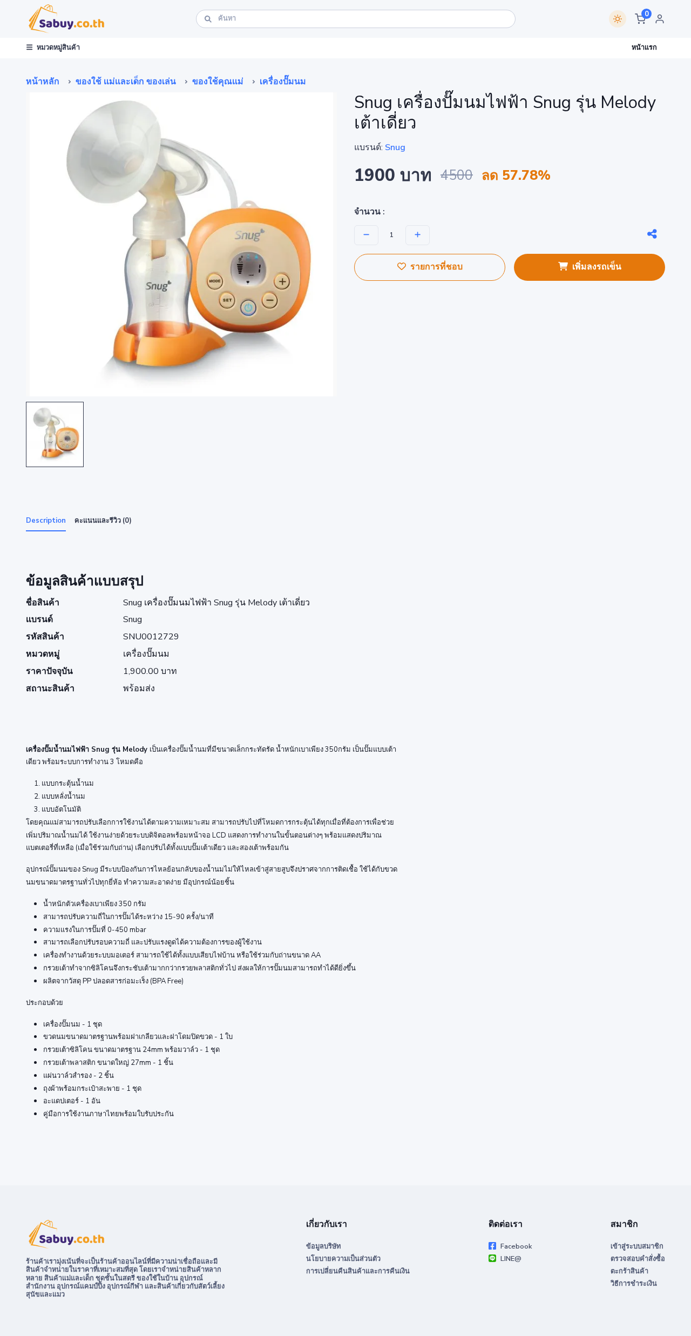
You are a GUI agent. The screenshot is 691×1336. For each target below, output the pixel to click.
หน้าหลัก (42, 81)
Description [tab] (46, 520)
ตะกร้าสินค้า (629, 1271)
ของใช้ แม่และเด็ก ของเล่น (126, 81)
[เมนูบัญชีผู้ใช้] (659, 19)
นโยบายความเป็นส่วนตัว (343, 1259)
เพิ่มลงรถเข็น (596, 267)
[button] (640, 19)
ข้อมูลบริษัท (323, 1246)
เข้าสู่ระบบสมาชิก (637, 1246)
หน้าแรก (644, 47)
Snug (395, 147)
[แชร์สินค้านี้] (652, 234)
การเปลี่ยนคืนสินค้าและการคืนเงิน (358, 1271)
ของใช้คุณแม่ (217, 81)
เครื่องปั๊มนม (283, 81)
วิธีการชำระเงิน (634, 1283)
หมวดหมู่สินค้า (58, 47)
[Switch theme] (617, 19)
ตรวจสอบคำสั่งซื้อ (638, 1259)
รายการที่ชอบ (436, 267)
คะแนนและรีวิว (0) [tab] (103, 520)
